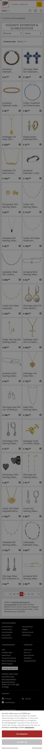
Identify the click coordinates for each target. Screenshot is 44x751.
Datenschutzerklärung (10, 748)
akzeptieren (29, 727)
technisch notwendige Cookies (13, 727)
